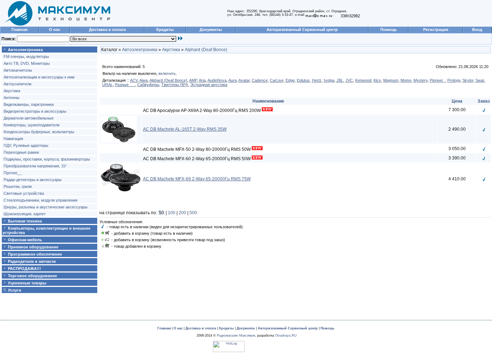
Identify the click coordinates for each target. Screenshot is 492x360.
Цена (457, 101)
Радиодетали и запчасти (32, 261)
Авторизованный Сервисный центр (302, 29)
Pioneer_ (437, 80)
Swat (479, 80)
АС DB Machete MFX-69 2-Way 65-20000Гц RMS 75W (197, 178)
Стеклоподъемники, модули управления (40, 200)
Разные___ (125, 84)
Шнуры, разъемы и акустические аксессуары (46, 207)
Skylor (467, 80)
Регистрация (435, 29)
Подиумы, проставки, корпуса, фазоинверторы (47, 159)
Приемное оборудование (33, 247)
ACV (134, 80)
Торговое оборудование (32, 276)
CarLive (276, 80)
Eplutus (303, 80)
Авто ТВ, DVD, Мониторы (27, 63)
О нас (54, 29)
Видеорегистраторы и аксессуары (35, 111)
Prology (453, 80)
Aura (232, 80)
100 (171, 212)
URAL (107, 84)
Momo (406, 80)
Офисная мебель (25, 240)
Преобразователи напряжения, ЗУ (35, 166)
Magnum (390, 80)
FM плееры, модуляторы (26, 56)
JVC (349, 80)
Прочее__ (13, 173)
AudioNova (217, 80)
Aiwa (143, 80)
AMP (193, 80)
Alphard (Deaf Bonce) (206, 49)
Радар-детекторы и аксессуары (33, 179)
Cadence (260, 80)
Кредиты (165, 29)
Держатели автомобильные (29, 118)
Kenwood (363, 80)
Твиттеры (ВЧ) (174, 84)
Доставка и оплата (107, 29)
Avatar (244, 80)
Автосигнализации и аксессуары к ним (39, 77)
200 (182, 212)
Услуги (14, 290)
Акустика (12, 91)
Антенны (11, 97)
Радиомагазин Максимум (236, 335)
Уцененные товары (27, 283)
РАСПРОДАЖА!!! (24, 268)
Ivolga (329, 80)
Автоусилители (17, 84)
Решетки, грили (18, 186)
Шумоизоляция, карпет (25, 214)
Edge (290, 80)
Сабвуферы (148, 84)
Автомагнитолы (18, 70)
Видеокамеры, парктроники (29, 104)
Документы (211, 29)
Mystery (420, 80)
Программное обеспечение (35, 254)
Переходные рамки (21, 152)
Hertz (317, 80)
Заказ (484, 101)
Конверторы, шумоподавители (31, 125)
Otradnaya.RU (286, 335)
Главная (19, 29)
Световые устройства (24, 193)
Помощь (388, 29)
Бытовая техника (25, 221)
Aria (202, 80)
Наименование (268, 101)
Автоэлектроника (25, 50)
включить (167, 73)
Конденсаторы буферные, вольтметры (39, 132)
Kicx (377, 80)
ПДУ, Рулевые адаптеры (26, 145)
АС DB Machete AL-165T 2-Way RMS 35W (185, 129)
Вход (477, 29)
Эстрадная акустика (208, 84)
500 (193, 212)
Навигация (13, 138)
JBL (339, 80)
